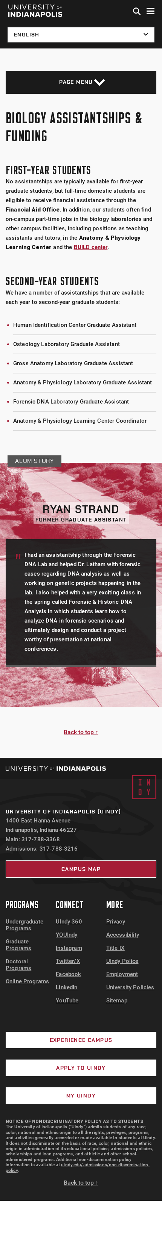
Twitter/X (68, 961)
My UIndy (81, 1095)
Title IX (115, 948)
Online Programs (27, 981)
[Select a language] (81, 34)
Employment (122, 974)
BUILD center (91, 247)
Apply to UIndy (81, 1067)
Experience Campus (81, 1040)
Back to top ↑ (81, 732)
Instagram (69, 948)
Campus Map (81, 869)
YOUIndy (66, 934)
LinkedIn (66, 987)
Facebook (68, 974)
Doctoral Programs (18, 965)
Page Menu (76, 82)
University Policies (130, 987)
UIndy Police (122, 961)
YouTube (67, 1000)
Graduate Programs (18, 945)
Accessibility (122, 934)
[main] (81, 403)
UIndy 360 (69, 921)
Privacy (115, 921)
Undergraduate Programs (24, 925)
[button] (137, 12)
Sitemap (116, 1000)
